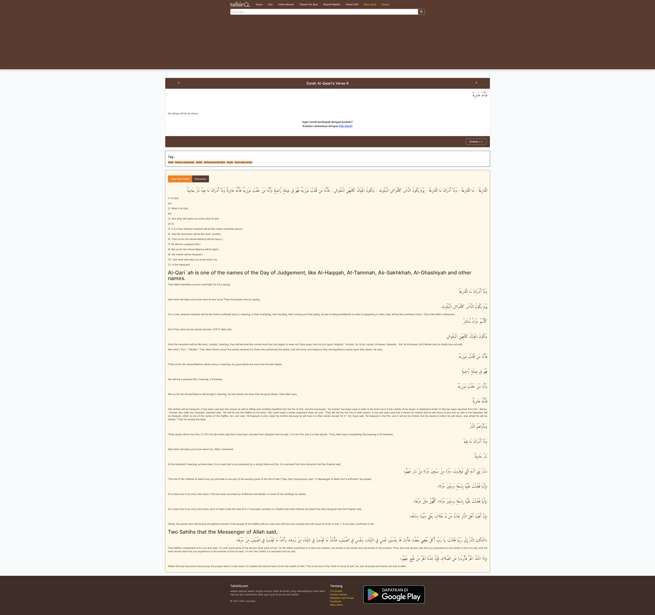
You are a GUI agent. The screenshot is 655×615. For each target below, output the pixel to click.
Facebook (335, 601)
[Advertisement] (327, 44)
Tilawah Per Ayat (308, 4)
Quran (259, 4)
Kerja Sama (370, 4)
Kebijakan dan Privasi (342, 597)
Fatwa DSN (352, 4)
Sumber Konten (338, 594)
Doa (270, 4)
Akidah (199, 162)
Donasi (385, 4)
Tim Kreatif (336, 591)
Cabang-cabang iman (184, 162)
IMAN (170, 162)
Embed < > (476, 141)
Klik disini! (345, 126)
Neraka (230, 162)
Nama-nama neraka (243, 162)
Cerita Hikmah (286, 4)
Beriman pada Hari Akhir (214, 162)
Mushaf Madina (331, 4)
